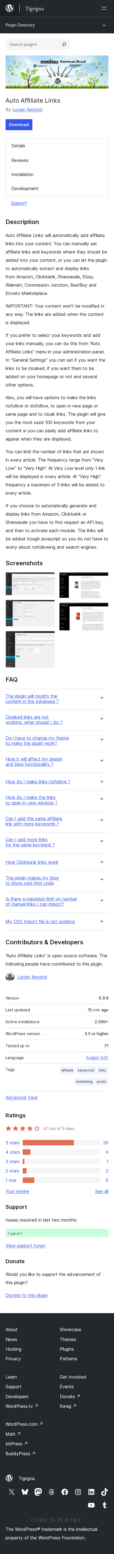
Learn (11, 1377)
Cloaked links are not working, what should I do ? (34, 720)
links (102, 1070)
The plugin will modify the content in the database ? (32, 699)
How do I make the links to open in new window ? (31, 800)
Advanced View (22, 1097)
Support (19, 203)
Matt (13, 1434)
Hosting (13, 1349)
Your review (17, 1191)
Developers (17, 1396)
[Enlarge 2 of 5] (47, 607)
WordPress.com (24, 1424)
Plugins (67, 1349)
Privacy (13, 1358)
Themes (68, 1339)
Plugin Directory (20, 25)
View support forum (25, 1245)
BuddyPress (21, 1453)
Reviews (19, 160)
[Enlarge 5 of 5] (101, 610)
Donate (70, 1396)
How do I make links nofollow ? (38, 781)
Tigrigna (27, 1478)
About (12, 1329)
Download (19, 124)
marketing (84, 1081)
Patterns (68, 1358)
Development (24, 188)
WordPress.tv (22, 1406)
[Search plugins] (64, 44)
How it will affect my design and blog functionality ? (34, 761)
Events (67, 1386)
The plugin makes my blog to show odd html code (32, 880)
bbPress (17, 1443)
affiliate (67, 1070)
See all (101, 1191)
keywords (86, 1070)
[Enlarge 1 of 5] (47, 579)
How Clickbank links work (32, 862)
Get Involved (73, 1377)
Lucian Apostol (27, 109)
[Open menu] (105, 8)
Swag (68, 1406)
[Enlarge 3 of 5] (47, 638)
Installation (22, 174)
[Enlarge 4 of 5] (101, 579)
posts (101, 1081)
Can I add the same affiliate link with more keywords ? (34, 821)
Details (18, 145)
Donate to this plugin (27, 1295)
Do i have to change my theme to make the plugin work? (37, 740)
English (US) (97, 1057)
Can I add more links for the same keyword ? (30, 842)
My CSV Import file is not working (40, 921)
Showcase (70, 1329)
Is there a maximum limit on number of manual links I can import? (41, 901)
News (11, 1339)
